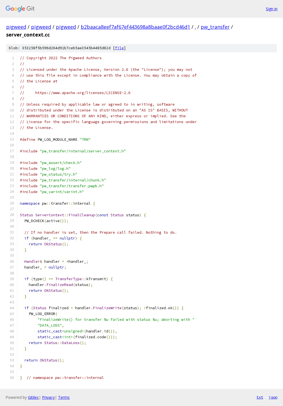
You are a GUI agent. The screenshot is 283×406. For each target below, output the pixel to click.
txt (259, 397)
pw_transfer (215, 27)
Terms (64, 397)
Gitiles (33, 397)
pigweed (16, 27)
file (119, 48)
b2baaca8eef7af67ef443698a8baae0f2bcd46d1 (135, 27)
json (273, 397)
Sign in (271, 8)
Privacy (48, 397)
